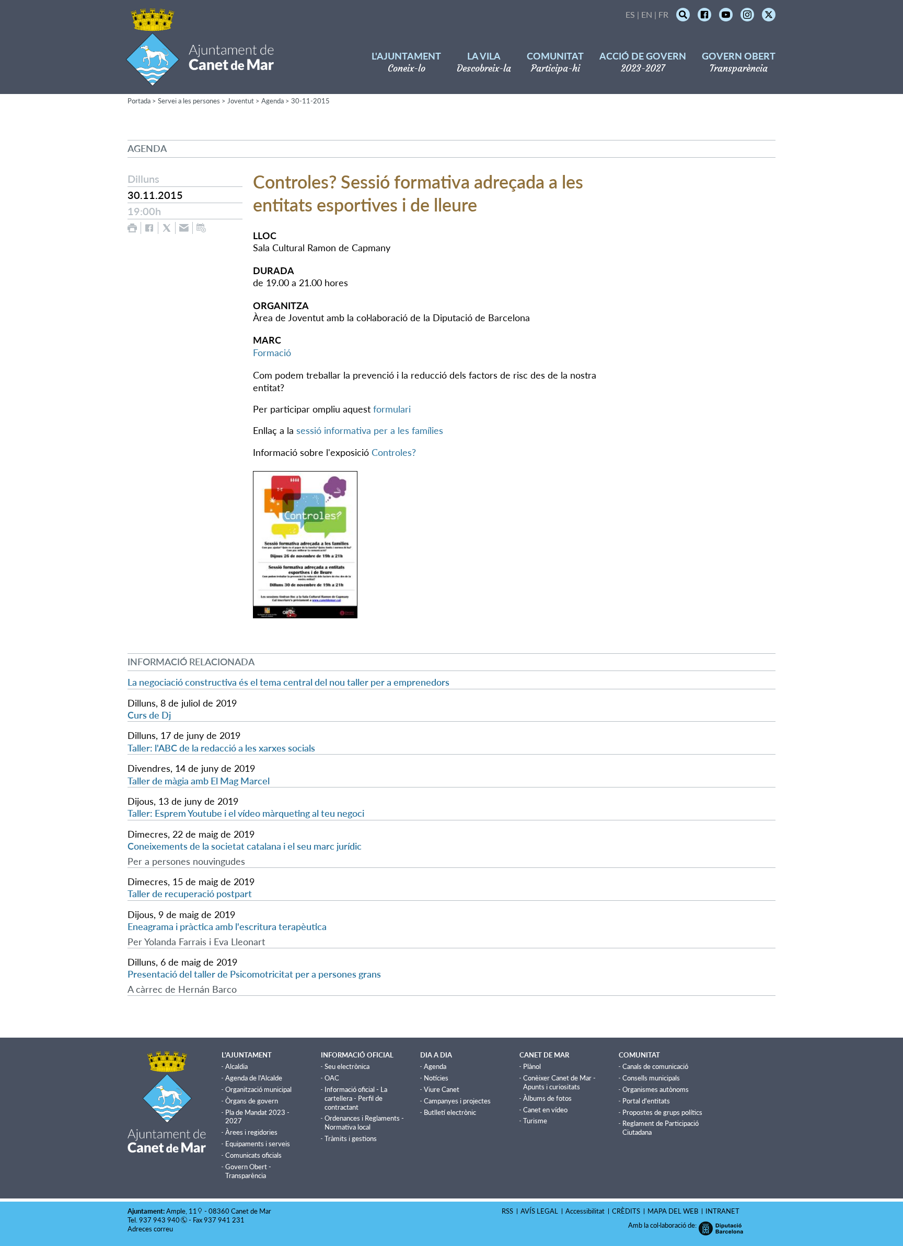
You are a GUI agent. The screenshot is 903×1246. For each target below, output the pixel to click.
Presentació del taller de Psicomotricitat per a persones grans (254, 974)
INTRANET (722, 1211)
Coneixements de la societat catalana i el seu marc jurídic (245, 846)
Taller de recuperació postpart (190, 893)
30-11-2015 (310, 101)
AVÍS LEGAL (539, 1211)
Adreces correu (151, 1229)
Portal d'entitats (646, 1101)
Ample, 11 (181, 1211)
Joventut (240, 101)
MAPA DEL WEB (672, 1211)
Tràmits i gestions (351, 1138)
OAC (332, 1078)
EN (646, 14)
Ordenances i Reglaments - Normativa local (364, 1122)
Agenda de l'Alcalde (253, 1078)
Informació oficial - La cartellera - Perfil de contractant (356, 1098)
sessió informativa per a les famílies (369, 430)
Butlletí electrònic (450, 1112)
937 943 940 (159, 1220)
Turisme (535, 1120)
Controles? (394, 452)
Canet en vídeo (545, 1110)
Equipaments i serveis (257, 1143)
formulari (392, 409)
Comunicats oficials (253, 1155)
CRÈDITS (626, 1211)
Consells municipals (651, 1078)
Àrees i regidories (251, 1132)
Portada (139, 101)
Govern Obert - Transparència (248, 1171)
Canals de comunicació (655, 1066)
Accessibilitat (585, 1211)
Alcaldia (236, 1066)
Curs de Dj (149, 715)
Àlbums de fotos (547, 1098)
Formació (272, 352)
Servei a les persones (189, 101)
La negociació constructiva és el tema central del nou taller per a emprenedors (288, 682)
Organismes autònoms (655, 1089)
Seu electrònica (347, 1066)
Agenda (272, 101)
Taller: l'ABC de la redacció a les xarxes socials (221, 748)
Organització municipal (258, 1089)
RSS (507, 1211)
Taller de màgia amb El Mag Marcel (199, 780)
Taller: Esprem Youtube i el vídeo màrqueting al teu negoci (246, 813)
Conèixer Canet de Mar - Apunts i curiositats (559, 1082)
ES (630, 14)
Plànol (532, 1066)
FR (663, 14)
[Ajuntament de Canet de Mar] (200, 79)
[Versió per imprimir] (132, 228)
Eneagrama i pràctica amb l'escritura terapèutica (227, 926)
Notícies (436, 1078)
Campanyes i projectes (457, 1101)
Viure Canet (441, 1089)
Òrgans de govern (251, 1101)
